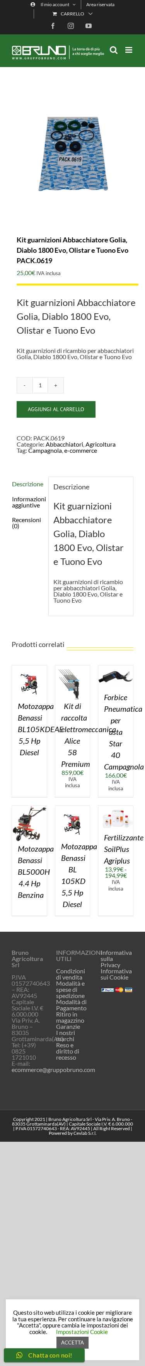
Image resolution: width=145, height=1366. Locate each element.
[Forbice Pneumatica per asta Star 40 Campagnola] (115, 668)
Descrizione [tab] (27, 483)
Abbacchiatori (64, 444)
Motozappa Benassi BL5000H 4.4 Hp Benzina (36, 871)
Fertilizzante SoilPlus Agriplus (123, 849)
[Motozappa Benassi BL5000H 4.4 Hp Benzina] (29, 808)
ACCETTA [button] (72, 1342)
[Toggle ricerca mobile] (114, 50)
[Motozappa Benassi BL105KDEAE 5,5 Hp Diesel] (29, 668)
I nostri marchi (65, 1036)
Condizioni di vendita (70, 974)
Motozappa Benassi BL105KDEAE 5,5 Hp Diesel (40, 729)
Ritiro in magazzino (70, 1017)
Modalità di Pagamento (71, 1005)
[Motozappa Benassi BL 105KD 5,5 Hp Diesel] (72, 808)
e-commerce (80, 450)
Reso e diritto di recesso (67, 1051)
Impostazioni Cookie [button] (82, 1331)
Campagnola (45, 450)
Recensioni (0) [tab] (26, 522)
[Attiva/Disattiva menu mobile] (129, 50)
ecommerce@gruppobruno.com (53, 1069)
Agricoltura (100, 444)
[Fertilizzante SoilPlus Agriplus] (115, 808)
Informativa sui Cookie (116, 974)
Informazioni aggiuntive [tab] (27, 502)
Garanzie (68, 1026)
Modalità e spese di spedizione (70, 989)
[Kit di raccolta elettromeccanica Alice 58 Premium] (72, 668)
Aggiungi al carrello (56, 409)
